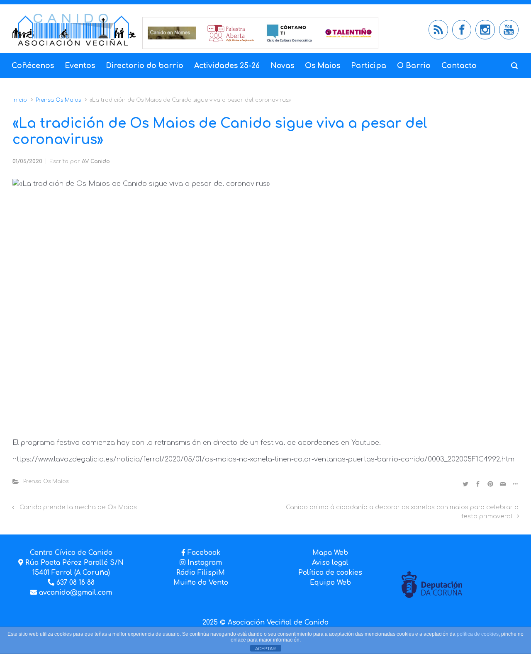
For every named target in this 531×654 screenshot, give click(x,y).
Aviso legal (330, 562)
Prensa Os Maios (58, 100)
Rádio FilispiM (200, 572)
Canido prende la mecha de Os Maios (78, 507)
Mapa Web (330, 552)
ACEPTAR (265, 648)
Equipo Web (330, 582)
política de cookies (478, 634)
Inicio (19, 100)
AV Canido (96, 161)
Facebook (204, 552)
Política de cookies (330, 572)
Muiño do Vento (200, 582)
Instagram (203, 562)
